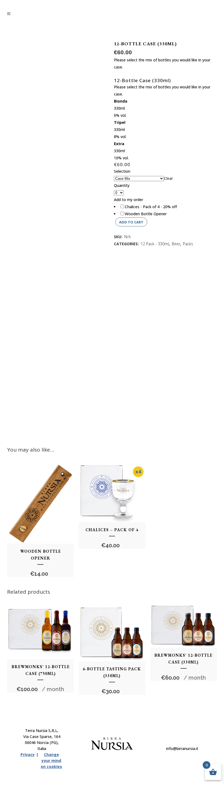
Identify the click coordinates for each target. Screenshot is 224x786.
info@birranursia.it (182, 748)
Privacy (27, 754)
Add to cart (131, 222)
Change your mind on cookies (51, 760)
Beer (176, 243)
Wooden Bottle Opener (146, 213)
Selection (122, 171)
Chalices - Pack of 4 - (151, 206)
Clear (168, 178)
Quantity (121, 185)
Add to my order (128, 199)
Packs (188, 243)
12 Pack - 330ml (155, 243)
